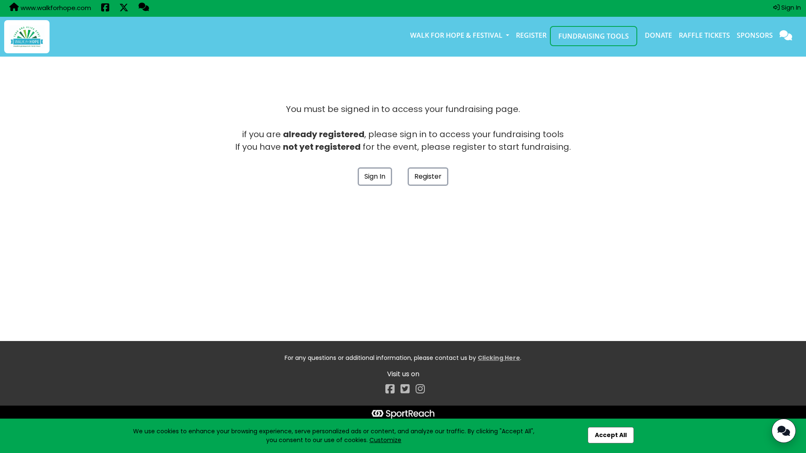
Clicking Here (499, 358)
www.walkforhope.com (55, 7)
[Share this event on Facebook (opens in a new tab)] (105, 8)
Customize (385, 440)
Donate (658, 35)
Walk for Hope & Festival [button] (457, 35)
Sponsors (755, 35)
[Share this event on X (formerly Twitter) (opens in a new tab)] (123, 8)
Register (531, 35)
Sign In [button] (790, 7)
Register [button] (428, 176)
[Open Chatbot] (784, 431)
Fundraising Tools (593, 36)
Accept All (611, 435)
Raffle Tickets (704, 35)
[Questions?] (144, 8)
